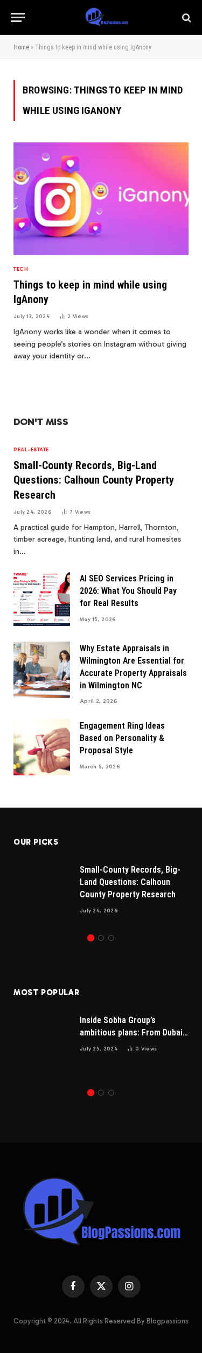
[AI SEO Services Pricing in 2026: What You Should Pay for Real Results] (41, 600)
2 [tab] (101, 938)
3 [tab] (111, 938)
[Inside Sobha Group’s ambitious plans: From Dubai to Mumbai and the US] (41, 1041)
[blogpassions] (106, 17)
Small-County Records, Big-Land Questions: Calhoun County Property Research (93, 480)
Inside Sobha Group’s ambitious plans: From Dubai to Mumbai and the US (131, 1032)
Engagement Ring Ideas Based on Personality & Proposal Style (122, 738)
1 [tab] (91, 938)
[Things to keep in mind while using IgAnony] (101, 198)
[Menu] (18, 17)
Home (21, 47)
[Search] (185, 17)
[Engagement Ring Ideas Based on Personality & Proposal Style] (41, 747)
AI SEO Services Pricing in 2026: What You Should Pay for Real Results (128, 590)
